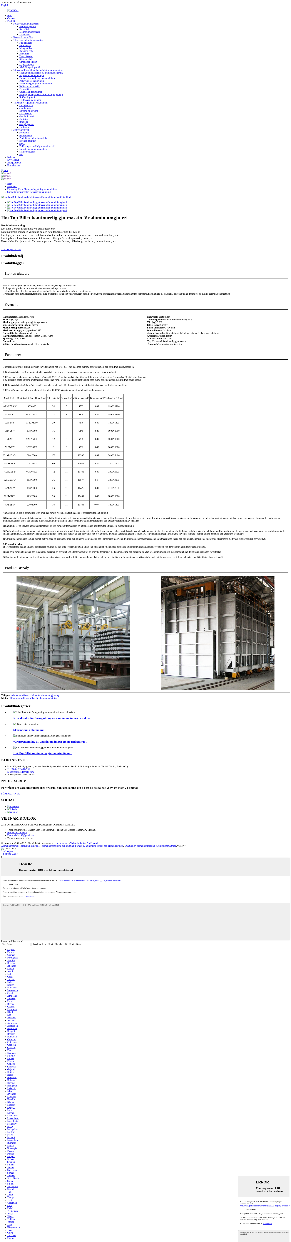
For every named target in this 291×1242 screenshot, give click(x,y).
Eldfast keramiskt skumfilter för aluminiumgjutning (32, 698)
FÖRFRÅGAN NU (11, 793)
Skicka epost (7, 851)
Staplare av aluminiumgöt (31, 75)
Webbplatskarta (77, 843)
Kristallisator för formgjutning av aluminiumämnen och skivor (52, 718)
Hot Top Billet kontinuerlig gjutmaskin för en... (42, 753)
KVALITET (13, 160)
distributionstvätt (27, 116)
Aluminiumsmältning (166, 846)
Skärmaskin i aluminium (28, 730)
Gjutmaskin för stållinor (30, 91)
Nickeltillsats (25, 42)
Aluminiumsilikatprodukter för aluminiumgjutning (35, 695)
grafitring (23, 119)
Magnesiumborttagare (29, 32)
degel (22, 143)
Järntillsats (24, 53)
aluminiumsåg (26, 108)
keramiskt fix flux (27, 140)
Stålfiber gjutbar (27, 151)
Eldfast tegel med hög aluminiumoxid (37, 146)
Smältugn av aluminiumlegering (139, 846)
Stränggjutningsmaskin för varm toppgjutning (41, 94)
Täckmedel (24, 34)
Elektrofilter (25, 89)
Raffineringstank (27, 97)
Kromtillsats (25, 45)
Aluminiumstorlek (9, 846)
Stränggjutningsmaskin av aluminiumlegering (41, 72)
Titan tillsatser (26, 56)
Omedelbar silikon (28, 62)
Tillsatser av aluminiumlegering (28, 40)
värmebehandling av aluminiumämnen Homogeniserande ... (50, 741)
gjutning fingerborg (28, 111)
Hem (9, 15)
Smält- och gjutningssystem (110, 846)
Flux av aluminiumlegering (26, 23)
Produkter (12, 21)
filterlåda (23, 121)
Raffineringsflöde (27, 26)
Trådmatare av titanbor (30, 100)
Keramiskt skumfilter (23, 37)
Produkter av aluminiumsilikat (33, 138)
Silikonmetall (25, 59)
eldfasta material (21, 130)
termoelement (25, 135)
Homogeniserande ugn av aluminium (37, 78)
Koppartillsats (26, 51)
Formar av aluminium (85, 846)
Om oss (11, 18)
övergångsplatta (26, 124)
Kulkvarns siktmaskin (29, 86)
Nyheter (11, 157)
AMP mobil (92, 843)
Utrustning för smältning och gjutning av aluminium (38, 70)
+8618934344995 (9, 854)
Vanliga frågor (14, 162)
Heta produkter (61, 843)
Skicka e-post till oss (11, 249)
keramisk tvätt (26, 105)
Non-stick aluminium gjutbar (33, 149)
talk (21, 154)
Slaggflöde (24, 29)
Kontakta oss (13, 165)
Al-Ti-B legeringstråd (29, 67)
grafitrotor (24, 127)
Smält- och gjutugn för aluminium (35, 83)
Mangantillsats (26, 48)
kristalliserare (25, 113)
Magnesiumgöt (26, 64)
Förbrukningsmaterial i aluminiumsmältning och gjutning (47, 846)
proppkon (24, 132)
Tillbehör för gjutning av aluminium (30, 102)
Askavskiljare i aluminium (31, 81)
